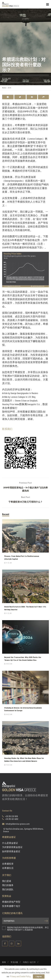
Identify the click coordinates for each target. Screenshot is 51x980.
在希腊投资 (7, 863)
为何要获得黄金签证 (12, 847)
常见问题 (14, 962)
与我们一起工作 (29, 962)
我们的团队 (7, 889)
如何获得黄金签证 (11, 851)
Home (4, 88)
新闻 (9, 88)
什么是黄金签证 (10, 843)
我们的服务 (7, 885)
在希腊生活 (7, 868)
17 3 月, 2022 (6, 78)
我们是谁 (6, 881)
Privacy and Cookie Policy (20, 976)
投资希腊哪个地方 (11, 906)
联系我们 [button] (7, 428)
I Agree (39, 976)
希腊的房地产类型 (11, 901)
